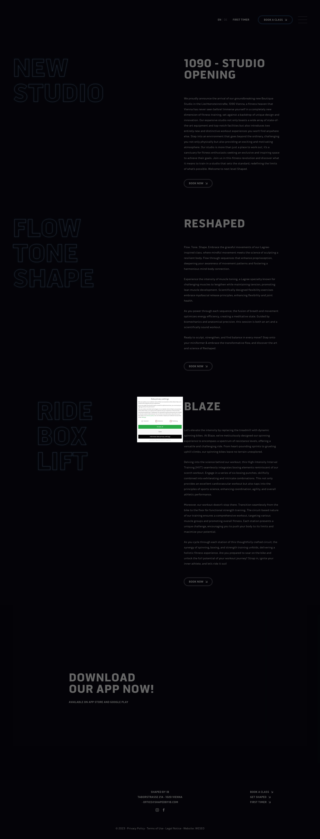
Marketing (175, 421)
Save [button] (160, 431)
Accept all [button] (160, 427)
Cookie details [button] (152, 440)
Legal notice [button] (168, 440)
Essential (146, 421)
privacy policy (150, 415)
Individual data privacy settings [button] (160, 436)
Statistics (160, 421)
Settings (144, 417)
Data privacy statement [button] (160, 440)
